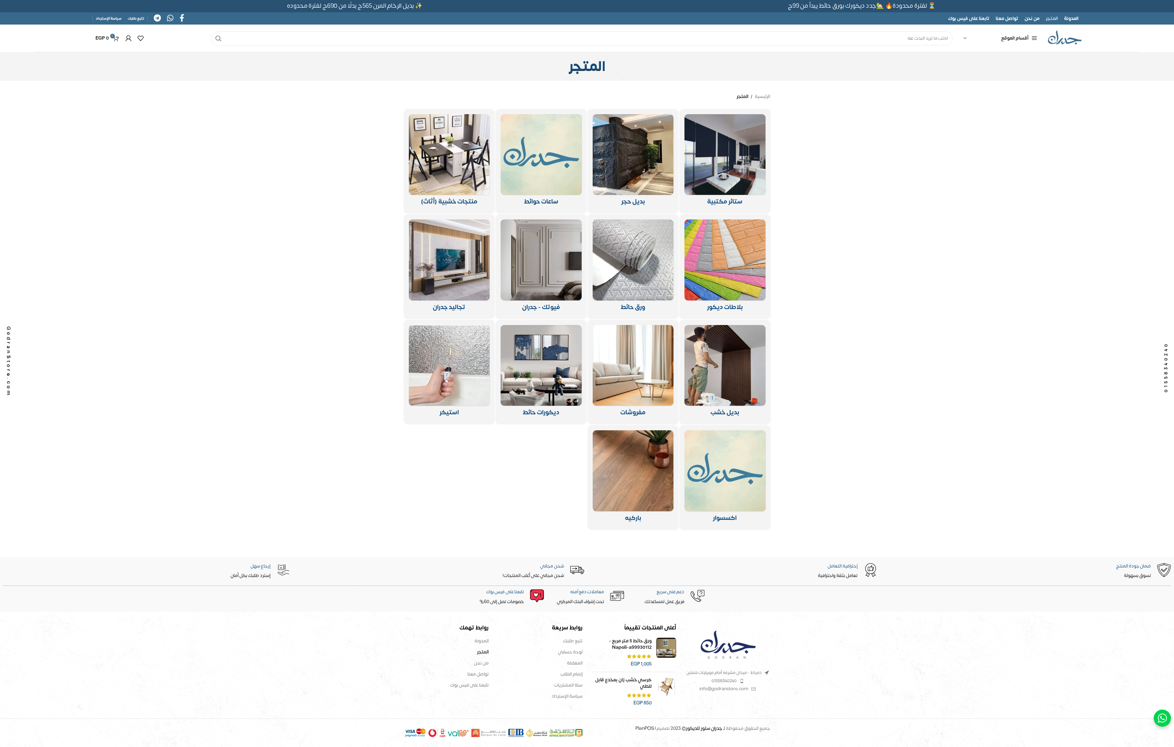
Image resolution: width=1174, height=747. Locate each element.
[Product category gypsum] (541, 266)
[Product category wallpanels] (724, 266)
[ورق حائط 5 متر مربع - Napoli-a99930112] (666, 652)
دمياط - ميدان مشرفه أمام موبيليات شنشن (723, 672)
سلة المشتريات (568, 685)
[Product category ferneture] (449, 161)
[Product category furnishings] (633, 372)
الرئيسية (762, 96)
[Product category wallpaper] (633, 266)
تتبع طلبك (573, 641)
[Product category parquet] (633, 477)
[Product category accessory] (724, 477)
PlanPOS (645, 728)
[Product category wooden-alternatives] (724, 372)
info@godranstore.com (723, 688)
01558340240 (724, 680)
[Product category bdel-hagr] (633, 161)
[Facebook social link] (181, 18)
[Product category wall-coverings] (449, 266)
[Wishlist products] (140, 38)
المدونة (482, 641)
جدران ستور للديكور (704, 728)
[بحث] (218, 38)
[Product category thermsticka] (449, 372)
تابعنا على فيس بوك (469, 685)
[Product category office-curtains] (724, 161)
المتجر (483, 652)
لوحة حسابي (570, 652)
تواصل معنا (478, 674)
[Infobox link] (507, 597)
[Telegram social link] (157, 18)
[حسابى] (128, 38)
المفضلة (575, 663)
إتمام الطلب (571, 674)
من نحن (481, 663)
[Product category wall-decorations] (541, 372)
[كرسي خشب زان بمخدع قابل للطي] (666, 691)
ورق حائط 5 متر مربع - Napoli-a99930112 (630, 644)
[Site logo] (1065, 38)
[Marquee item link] (386, 6)
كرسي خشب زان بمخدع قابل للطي (623, 683)
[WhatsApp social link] (170, 18)
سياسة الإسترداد (567, 696)
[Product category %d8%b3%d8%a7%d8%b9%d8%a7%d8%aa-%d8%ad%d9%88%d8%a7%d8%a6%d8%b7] (541, 161)
